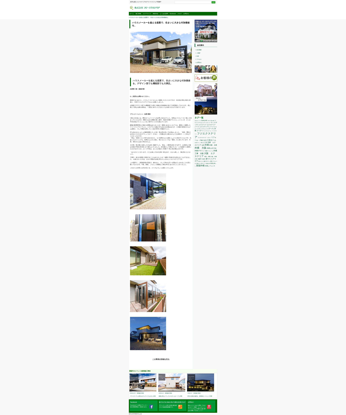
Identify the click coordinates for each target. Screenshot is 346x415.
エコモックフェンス (202, 128)
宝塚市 (203, 159)
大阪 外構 (207, 156)
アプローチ (207, 122)
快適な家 (208, 163)
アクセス (198, 59)
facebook (173, 14)
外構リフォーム (209, 151)
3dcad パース (198, 120)
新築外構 (200, 165)
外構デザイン (199, 151)
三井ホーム (211, 140)
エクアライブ (147, 14)
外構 (207, 145)
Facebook (133, 402)
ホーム (132, 14)
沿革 (197, 56)
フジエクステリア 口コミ (204, 137)
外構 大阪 (200, 147)
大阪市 (199, 159)
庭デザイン (207, 161)
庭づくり (200, 161)
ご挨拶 (198, 53)
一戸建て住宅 (202, 140)
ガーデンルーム (207, 130)
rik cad (212, 120)
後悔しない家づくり (200, 163)
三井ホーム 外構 (199, 142)
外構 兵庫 (213, 145)
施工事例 (138, 14)
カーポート (200, 131)
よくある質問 (164, 14)
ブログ (180, 14)
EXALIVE (204, 120)
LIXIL (209, 120)
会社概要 (198, 50)
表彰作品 (155, 14)
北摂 (203, 145)
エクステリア (202, 125)
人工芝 (205, 142)
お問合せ (186, 14)
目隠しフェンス (210, 166)
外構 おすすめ (211, 148)
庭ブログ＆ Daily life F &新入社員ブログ (172, 402)
